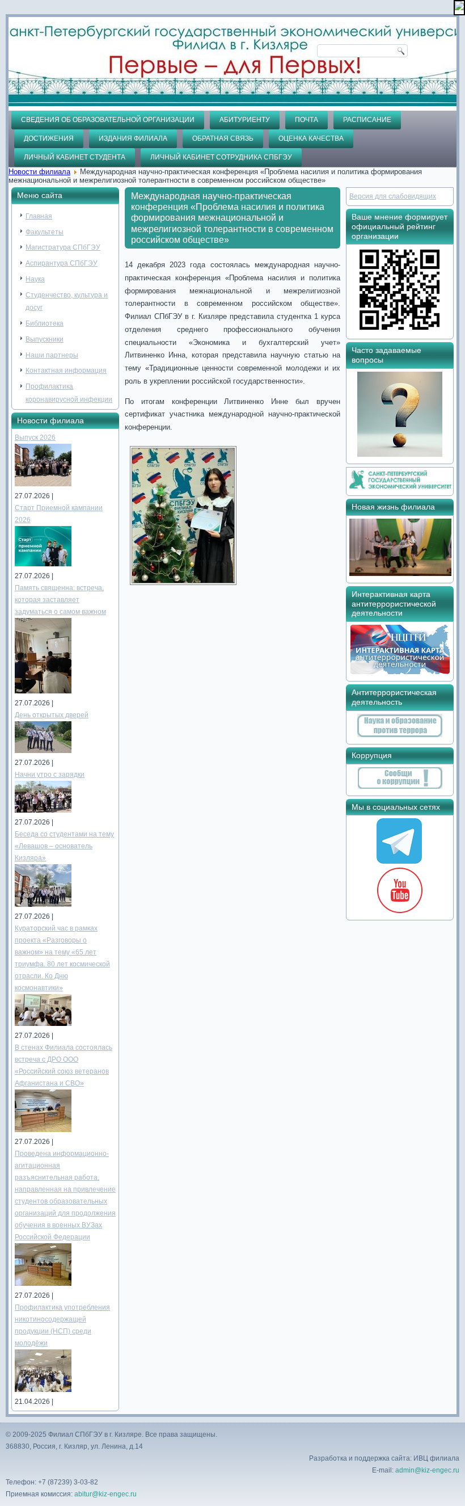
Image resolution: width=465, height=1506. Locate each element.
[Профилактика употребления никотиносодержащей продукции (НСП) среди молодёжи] (43, 1390)
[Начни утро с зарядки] (43, 810)
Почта (306, 120)
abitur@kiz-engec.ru (105, 1494)
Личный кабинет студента (74, 157)
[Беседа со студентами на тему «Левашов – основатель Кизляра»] (43, 904)
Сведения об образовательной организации (108, 120)
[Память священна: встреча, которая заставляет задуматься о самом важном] (43, 691)
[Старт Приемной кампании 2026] (43, 564)
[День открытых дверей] (43, 751)
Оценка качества (311, 138)
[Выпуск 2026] (43, 484)
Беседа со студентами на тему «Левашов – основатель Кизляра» (64, 846)
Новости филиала (39, 171)
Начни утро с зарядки (49, 775)
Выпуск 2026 (35, 437)
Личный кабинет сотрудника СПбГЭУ (221, 157)
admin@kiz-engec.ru (427, 1470)
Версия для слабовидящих (392, 196)
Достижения (49, 138)
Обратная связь (222, 138)
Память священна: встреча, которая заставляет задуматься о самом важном (60, 600)
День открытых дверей (51, 715)
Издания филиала (133, 138)
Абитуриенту (244, 120)
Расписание (367, 120)
